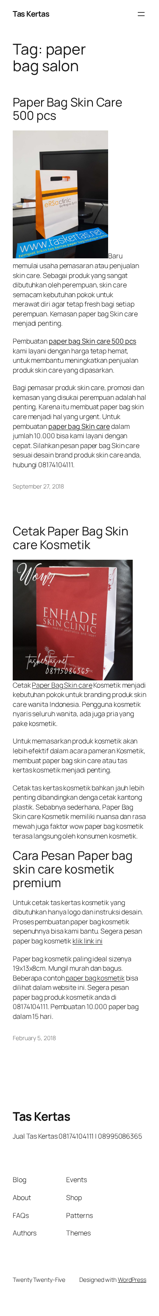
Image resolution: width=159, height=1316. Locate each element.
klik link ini (88, 941)
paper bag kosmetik (95, 978)
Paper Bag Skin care (62, 685)
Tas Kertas (31, 14)
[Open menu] (141, 14)
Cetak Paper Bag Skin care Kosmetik (70, 537)
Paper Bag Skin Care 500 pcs (67, 108)
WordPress (132, 1280)
